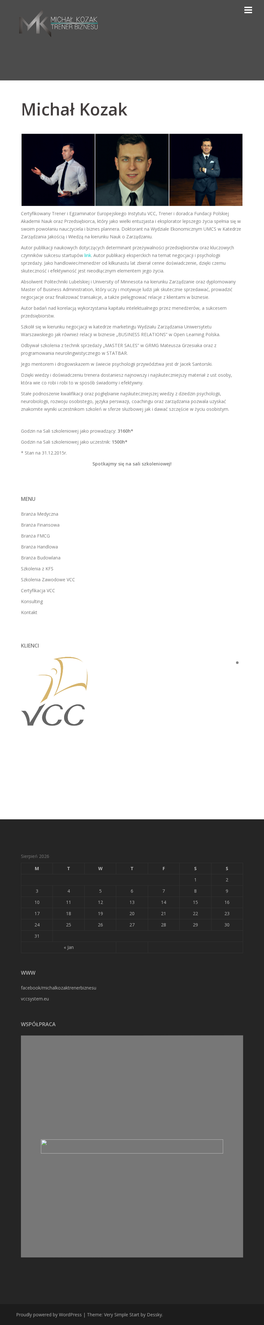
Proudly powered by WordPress (49, 1314)
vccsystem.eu (35, 999)
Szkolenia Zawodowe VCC (48, 579)
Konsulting (32, 601)
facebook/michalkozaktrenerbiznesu (58, 988)
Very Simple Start (121, 1314)
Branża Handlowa (39, 547)
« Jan (69, 947)
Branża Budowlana (41, 558)
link (87, 255)
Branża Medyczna (39, 514)
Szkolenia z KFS (37, 569)
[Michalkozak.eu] (58, 22)
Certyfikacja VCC (38, 590)
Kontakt (29, 612)
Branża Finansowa (40, 525)
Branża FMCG (35, 536)
